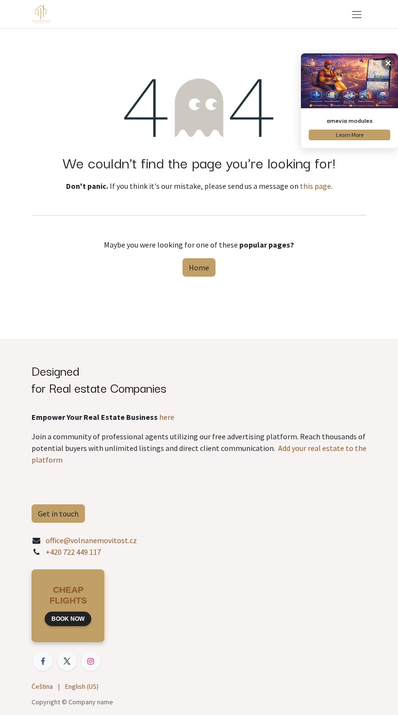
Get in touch (58, 513)
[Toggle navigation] (356, 14)
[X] (67, 661)
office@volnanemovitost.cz (91, 540)
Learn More (350, 134)
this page (315, 186)
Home (199, 267)
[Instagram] (90, 661)
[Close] (388, 63)
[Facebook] (42, 661)
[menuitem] (42, 686)
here (166, 417)
